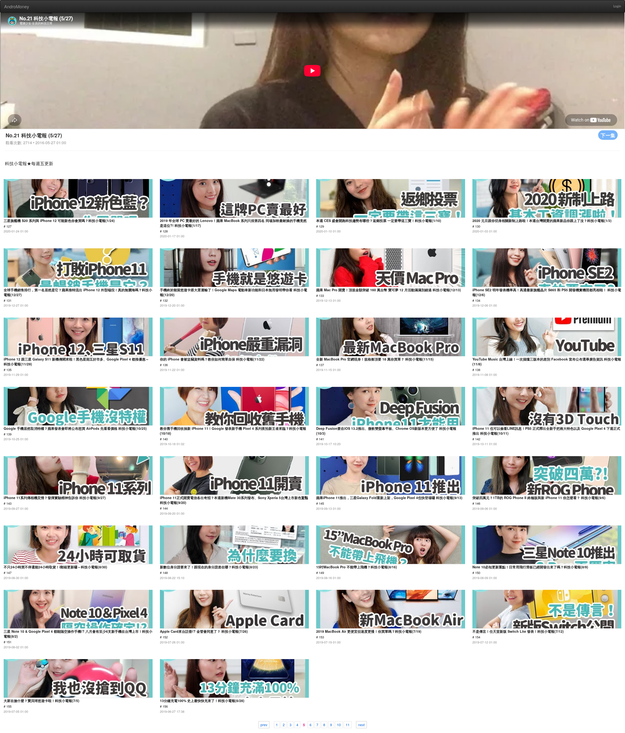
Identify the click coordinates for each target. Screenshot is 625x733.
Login (617, 6)
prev (263, 724)
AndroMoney (16, 6)
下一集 (608, 135)
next (361, 724)
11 (348, 724)
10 (339, 724)
